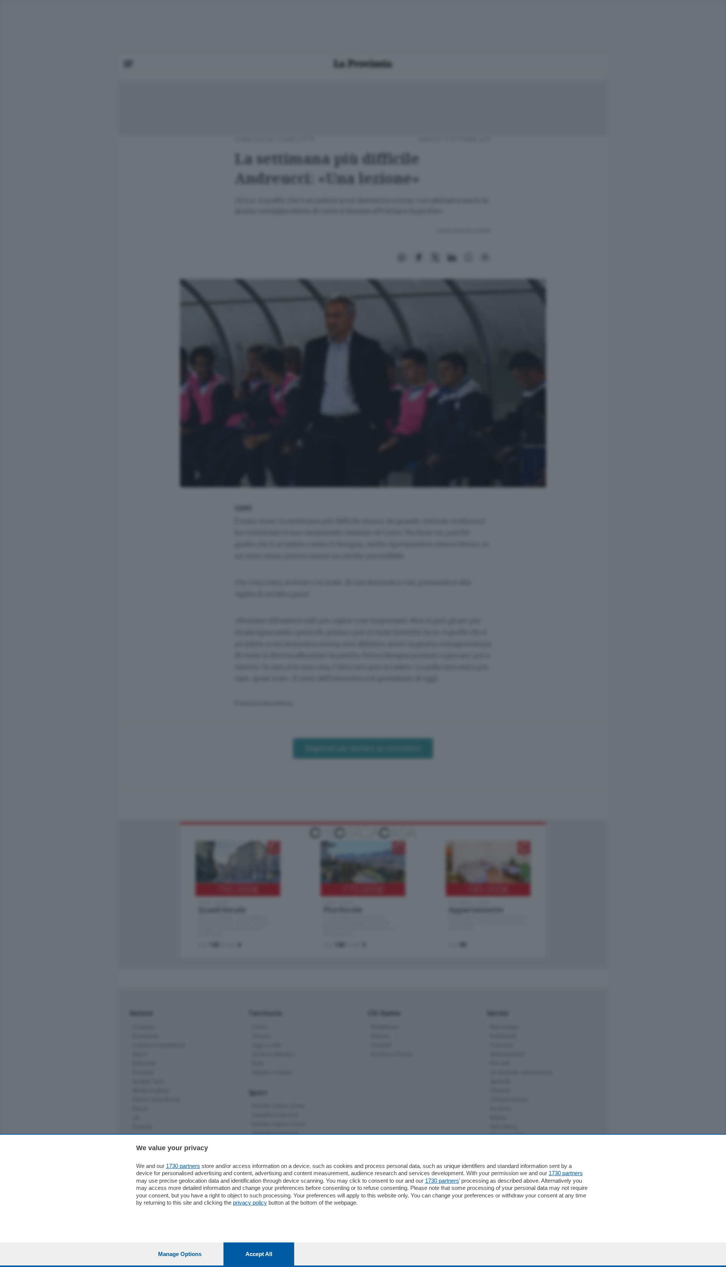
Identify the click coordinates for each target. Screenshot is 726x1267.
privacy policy (250, 1202)
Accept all (258, 1254)
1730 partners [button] (183, 1166)
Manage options (180, 1254)
